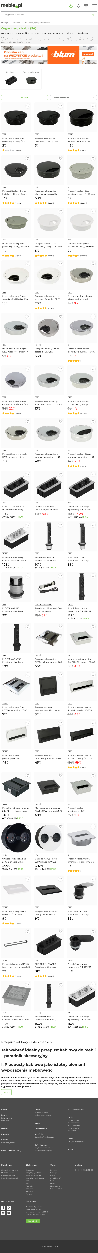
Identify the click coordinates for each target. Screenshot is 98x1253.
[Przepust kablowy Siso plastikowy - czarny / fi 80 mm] (49, 117)
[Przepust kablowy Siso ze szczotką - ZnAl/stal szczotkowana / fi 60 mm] (49, 328)
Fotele (4, 1115)
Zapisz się (32, 1221)
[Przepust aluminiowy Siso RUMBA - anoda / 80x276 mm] (82, 686)
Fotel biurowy (6, 1118)
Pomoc (29, 1181)
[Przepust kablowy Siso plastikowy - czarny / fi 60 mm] (16, 117)
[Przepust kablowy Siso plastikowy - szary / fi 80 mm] (16, 223)
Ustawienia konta (8, 1175)
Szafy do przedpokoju (76, 1142)
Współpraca (54, 1173)
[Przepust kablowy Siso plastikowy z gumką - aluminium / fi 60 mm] (82, 380)
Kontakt (53, 1170)
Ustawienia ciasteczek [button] (9, 1178)
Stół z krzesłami (74, 1125)
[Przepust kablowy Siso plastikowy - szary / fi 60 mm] (82, 170)
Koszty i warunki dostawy (35, 1178)
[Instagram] (9, 1208)
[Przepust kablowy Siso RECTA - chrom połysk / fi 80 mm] (49, 638)
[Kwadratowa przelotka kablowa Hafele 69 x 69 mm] (16, 996)
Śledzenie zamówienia (9, 1170)
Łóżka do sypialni (41, 1112)
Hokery (4, 1128)
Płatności (29, 1186)
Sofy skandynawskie (75, 1109)
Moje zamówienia (8, 1173)
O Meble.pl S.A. (56, 1178)
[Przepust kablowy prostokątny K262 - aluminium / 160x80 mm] (16, 734)
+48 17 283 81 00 (84, 1170)
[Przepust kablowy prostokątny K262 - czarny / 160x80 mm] (49, 734)
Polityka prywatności (34, 1173)
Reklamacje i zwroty (33, 1175)
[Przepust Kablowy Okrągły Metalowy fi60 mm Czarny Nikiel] (16, 170)
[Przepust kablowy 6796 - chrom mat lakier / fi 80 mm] (82, 838)
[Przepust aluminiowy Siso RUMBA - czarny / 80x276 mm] (82, 734)
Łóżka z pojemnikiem (43, 1115)
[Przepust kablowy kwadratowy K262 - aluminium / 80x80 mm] (82, 787)
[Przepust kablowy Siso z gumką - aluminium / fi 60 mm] (49, 433)
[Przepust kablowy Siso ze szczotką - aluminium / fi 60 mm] (82, 433)
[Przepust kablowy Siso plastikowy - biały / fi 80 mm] (49, 223)
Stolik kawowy (73, 1128)
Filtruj (24, 98)
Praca (52, 1175)
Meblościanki (41, 1128)
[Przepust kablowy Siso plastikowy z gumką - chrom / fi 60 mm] (82, 328)
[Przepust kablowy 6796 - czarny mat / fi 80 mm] (49, 890)
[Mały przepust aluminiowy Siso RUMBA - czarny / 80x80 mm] (49, 787)
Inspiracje (29, 1191)
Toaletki (71, 1149)
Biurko (4, 1109)
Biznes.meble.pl (56, 1189)
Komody (5, 1134)
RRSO (20, 517)
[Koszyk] (86, 6)
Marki (52, 1183)
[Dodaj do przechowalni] (27, 106)
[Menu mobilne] (94, 5)
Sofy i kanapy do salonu (44, 1148)
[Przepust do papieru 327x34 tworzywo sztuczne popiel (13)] (16, 943)
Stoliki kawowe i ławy (11, 1150)
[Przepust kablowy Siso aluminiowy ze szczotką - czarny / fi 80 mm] (49, 170)
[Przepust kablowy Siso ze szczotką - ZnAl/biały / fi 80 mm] (16, 275)
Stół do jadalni (73, 1120)
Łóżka (37, 1109)
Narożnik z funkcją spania (44, 1137)
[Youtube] (9, 1213)
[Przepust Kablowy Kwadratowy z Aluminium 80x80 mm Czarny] (49, 686)
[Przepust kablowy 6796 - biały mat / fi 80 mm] (16, 890)
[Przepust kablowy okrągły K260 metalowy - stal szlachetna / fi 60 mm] (82, 275)
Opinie (52, 1181)
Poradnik (29, 1189)
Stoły (70, 1117)
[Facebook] (3, 1208)
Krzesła (4, 1140)
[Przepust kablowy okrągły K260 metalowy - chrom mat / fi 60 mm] (49, 380)
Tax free (29, 1194)
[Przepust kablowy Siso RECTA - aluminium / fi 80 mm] (16, 686)
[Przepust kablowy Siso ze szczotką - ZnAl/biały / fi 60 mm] (49, 275)
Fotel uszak (5, 1121)
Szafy (70, 1139)
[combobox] (73, 97)
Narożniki (39, 1134)
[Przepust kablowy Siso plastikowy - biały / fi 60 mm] (82, 223)
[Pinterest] (3, 1213)
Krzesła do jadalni (8, 1143)
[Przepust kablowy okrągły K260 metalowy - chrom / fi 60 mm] (16, 328)
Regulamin (30, 1170)
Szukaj (93, 15)
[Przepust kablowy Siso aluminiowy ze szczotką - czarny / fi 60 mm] (82, 117)
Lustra (37, 1123)
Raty (27, 1183)
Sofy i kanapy (41, 1145)
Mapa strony (55, 1186)
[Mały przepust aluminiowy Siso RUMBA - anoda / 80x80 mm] (82, 638)
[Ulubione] (78, 6)
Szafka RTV (72, 1131)
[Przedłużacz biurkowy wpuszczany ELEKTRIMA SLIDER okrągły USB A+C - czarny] (82, 943)
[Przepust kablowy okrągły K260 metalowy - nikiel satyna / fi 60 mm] (16, 433)
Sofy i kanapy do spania (43, 1150)
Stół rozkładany (74, 1123)
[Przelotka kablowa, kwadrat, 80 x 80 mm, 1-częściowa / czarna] (16, 787)
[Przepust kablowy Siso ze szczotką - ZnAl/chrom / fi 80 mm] (16, 380)
